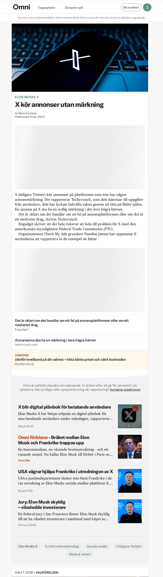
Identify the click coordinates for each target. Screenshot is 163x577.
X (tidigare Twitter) (129, 546)
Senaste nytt (74, 8)
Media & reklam (80, 554)
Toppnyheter (46, 8)
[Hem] (21, 7)
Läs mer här (139, 17)
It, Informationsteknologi (62, 546)
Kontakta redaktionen (125, 389)
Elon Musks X (27, 97)
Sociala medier (97, 546)
